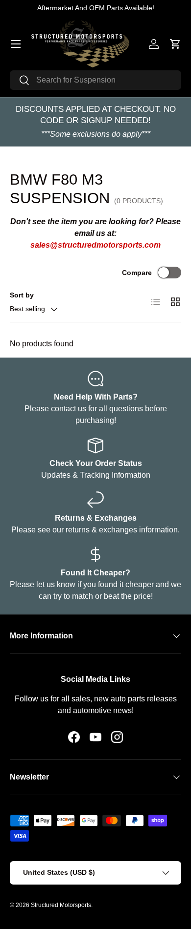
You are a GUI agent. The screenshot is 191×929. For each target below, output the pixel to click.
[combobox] (95, 80)
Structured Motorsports (61, 905)
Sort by (22, 295)
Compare (137, 272)
